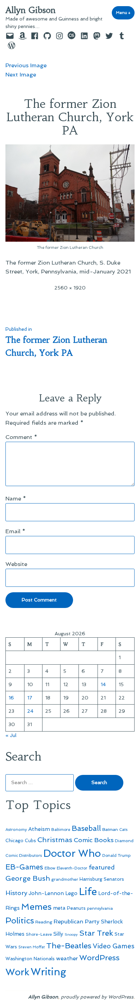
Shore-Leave (39, 934)
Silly (58, 934)
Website (16, 564)
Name (15, 498)
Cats (123, 829)
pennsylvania (100, 908)
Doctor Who (72, 853)
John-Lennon (46, 893)
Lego (71, 893)
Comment (21, 437)
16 (11, 697)
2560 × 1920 (70, 288)
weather (67, 958)
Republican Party (77, 921)
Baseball (86, 828)
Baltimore (60, 829)
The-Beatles (68, 945)
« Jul (10, 735)
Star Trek (96, 933)
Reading (43, 921)
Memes (36, 907)
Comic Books (93, 840)
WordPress (99, 957)
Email (15, 531)
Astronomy (16, 829)
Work (17, 972)
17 (29, 697)
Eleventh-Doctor (72, 868)
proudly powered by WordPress (97, 997)
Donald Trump (116, 855)
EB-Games (24, 867)
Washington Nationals (30, 958)
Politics (19, 920)
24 (30, 711)
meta (59, 908)
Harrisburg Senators (102, 879)
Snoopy (71, 934)
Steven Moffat (31, 947)
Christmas (54, 840)
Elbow (50, 868)
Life (88, 891)
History (16, 892)
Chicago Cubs (20, 840)
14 (103, 684)
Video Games (114, 946)
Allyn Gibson (30, 10)
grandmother (64, 879)
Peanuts (76, 908)
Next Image (20, 74)
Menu (125, 12)
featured (102, 867)
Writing (48, 972)
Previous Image (26, 65)
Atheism (39, 829)
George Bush (27, 878)
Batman (110, 829)
